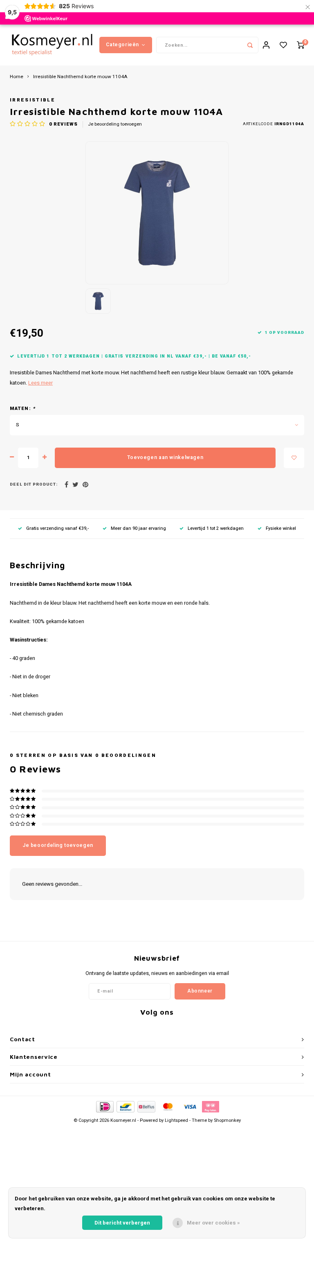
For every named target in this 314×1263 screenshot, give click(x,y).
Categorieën (122, 44)
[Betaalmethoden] (104, 1106)
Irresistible (32, 100)
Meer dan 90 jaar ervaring (138, 528)
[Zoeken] (250, 45)
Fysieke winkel (281, 528)
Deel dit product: (34, 484)
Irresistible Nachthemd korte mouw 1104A (80, 77)
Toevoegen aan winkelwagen (165, 457)
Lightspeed (176, 1120)
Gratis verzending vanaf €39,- (57, 528)
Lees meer (40, 383)
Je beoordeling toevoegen (115, 124)
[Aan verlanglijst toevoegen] (294, 458)
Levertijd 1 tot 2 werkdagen (216, 528)
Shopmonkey (227, 1120)
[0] (300, 45)
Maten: (22, 408)
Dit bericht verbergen (122, 1223)
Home (16, 77)
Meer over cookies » (213, 1223)
